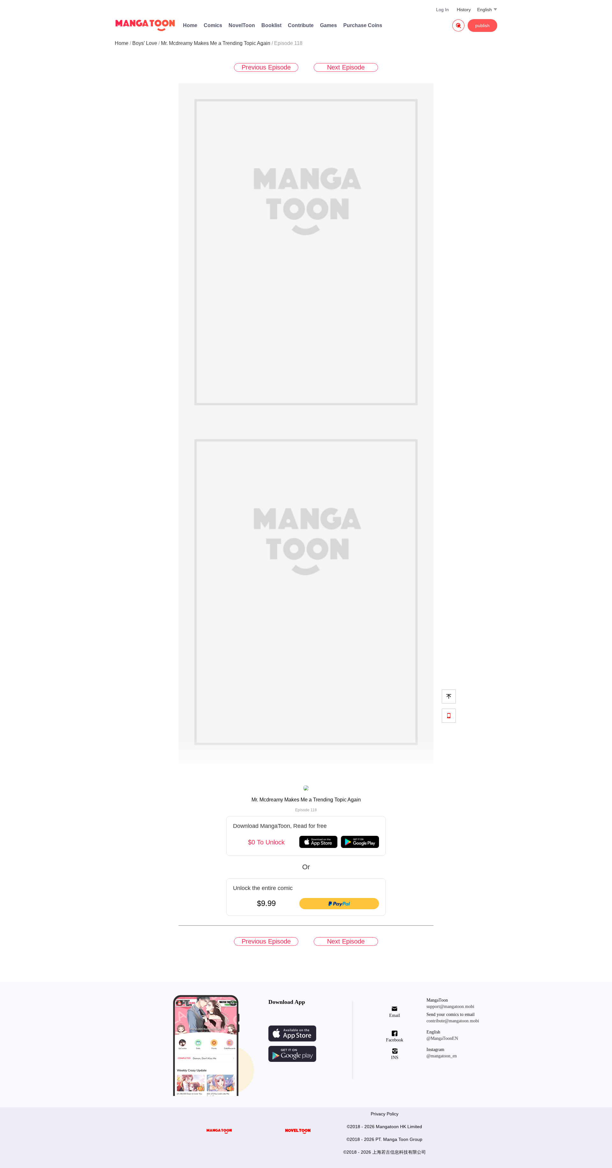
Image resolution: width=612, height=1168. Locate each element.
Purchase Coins (362, 25)
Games (328, 25)
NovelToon (242, 25)
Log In (442, 9)
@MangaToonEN (442, 1038)
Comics (213, 25)
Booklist (271, 25)
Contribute (301, 25)
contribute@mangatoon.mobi (452, 1020)
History (464, 9)
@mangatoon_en (441, 1056)
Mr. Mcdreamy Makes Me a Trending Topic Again (215, 43)
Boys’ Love (144, 43)
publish (482, 25)
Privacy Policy (384, 1113)
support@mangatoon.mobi (450, 1006)
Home (190, 25)
